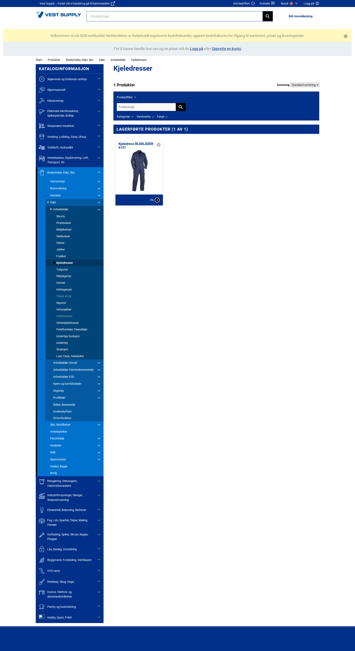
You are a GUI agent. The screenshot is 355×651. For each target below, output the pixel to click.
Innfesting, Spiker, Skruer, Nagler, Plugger (67, 537)
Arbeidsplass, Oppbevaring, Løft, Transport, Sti (68, 160)
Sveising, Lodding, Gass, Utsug (66, 136)
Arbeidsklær (118, 59)
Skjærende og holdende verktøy (67, 79)
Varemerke (143, 116)
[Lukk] (346, 36)
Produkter (54, 59)
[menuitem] (290, 3)
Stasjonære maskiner (60, 125)
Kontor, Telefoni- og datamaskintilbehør (59, 594)
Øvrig (53, 473)
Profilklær (59, 397)
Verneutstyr (57, 181)
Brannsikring (58, 188)
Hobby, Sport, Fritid (59, 617)
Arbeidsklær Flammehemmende (73, 369)
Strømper (62, 349)
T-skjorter (62, 269)
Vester (60, 242)
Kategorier (123, 116)
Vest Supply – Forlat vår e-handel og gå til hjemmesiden (75, 3)
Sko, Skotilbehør (60, 424)
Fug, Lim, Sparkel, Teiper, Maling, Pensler (67, 522)
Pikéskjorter (63, 276)
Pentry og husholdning (61, 606)
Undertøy (62, 342)
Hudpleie (55, 445)
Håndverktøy (55, 100)
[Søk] (268, 16)
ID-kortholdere (62, 418)
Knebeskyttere (62, 411)
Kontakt (265, 3)
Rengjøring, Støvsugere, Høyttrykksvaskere (62, 483)
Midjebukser (64, 229)
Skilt (52, 452)
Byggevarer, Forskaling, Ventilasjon (69, 560)
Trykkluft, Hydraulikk (60, 147)
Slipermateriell (56, 90)
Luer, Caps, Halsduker (70, 356)
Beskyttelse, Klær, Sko (79, 59)
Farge (160, 116)
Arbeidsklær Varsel (65, 362)
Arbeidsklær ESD (63, 376)
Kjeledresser (139, 59)
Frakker (61, 256)
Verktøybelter (58, 431)
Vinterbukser (64, 316)
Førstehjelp (57, 438)
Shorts (60, 216)
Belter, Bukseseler (64, 404)
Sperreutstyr (58, 459)
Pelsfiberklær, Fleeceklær (72, 329)
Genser (60, 282)
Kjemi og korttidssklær (67, 383)
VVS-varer (53, 570)
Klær (102, 59)
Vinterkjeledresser (67, 322)
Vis (152, 200)
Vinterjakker (63, 309)
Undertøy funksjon (68, 336)
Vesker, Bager (58, 466)
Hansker (55, 195)
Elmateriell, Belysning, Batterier (66, 510)
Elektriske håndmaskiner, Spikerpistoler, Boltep (63, 113)
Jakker (60, 249)
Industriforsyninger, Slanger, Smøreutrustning (65, 497)
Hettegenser (64, 289)
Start (39, 59)
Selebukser (63, 236)
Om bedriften (241, 3)
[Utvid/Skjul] (99, 78)
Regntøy (58, 390)
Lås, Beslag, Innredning (62, 549)
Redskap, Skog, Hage (60, 581)
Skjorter (61, 303)
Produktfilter (125, 97)
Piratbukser (63, 223)
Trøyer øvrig (63, 296)
